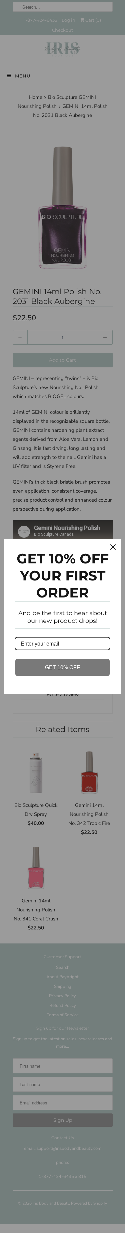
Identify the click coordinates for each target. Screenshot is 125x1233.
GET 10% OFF (62, 667)
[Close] (113, 547)
